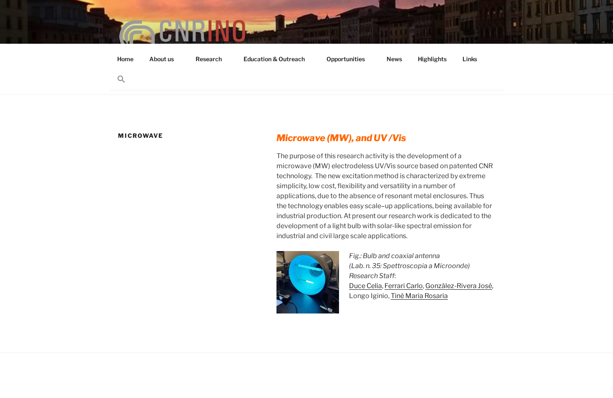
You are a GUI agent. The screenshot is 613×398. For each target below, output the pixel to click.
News (394, 58)
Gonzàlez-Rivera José (458, 286)
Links (469, 58)
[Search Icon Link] (121, 79)
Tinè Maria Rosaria (419, 296)
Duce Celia (365, 286)
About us (161, 58)
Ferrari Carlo (403, 286)
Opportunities (346, 58)
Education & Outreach (274, 58)
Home (125, 58)
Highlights (432, 58)
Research (209, 58)
